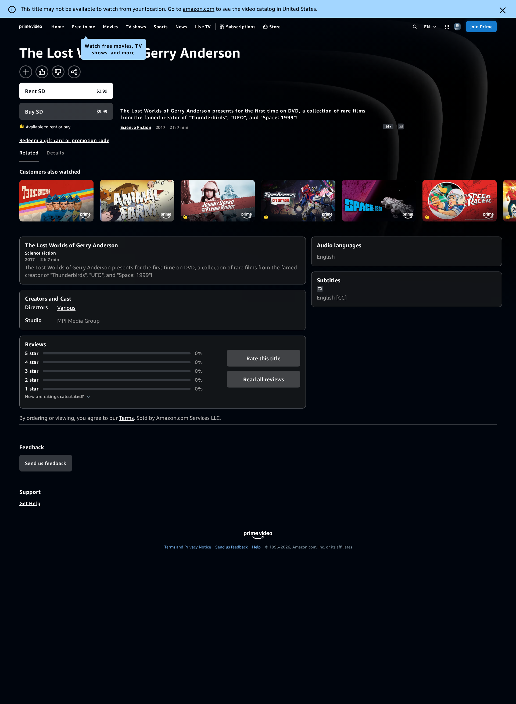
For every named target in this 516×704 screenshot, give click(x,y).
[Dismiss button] (502, 10)
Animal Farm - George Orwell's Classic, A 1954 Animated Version (137, 200)
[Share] (74, 71)
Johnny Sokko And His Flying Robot (218, 200)
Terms (126, 418)
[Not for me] (58, 71)
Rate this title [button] (263, 358)
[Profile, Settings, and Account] (457, 27)
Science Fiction (135, 127)
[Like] (41, 71)
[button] (57, 396)
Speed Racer (459, 200)
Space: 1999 (379, 200)
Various (66, 308)
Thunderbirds (56, 200)
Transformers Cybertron (298, 200)
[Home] (30, 26)
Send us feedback (231, 546)
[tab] (29, 152)
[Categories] (447, 27)
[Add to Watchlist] (25, 71)
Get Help (29, 503)
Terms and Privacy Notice (187, 546)
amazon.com (198, 9)
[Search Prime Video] (415, 27)
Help (256, 546)
